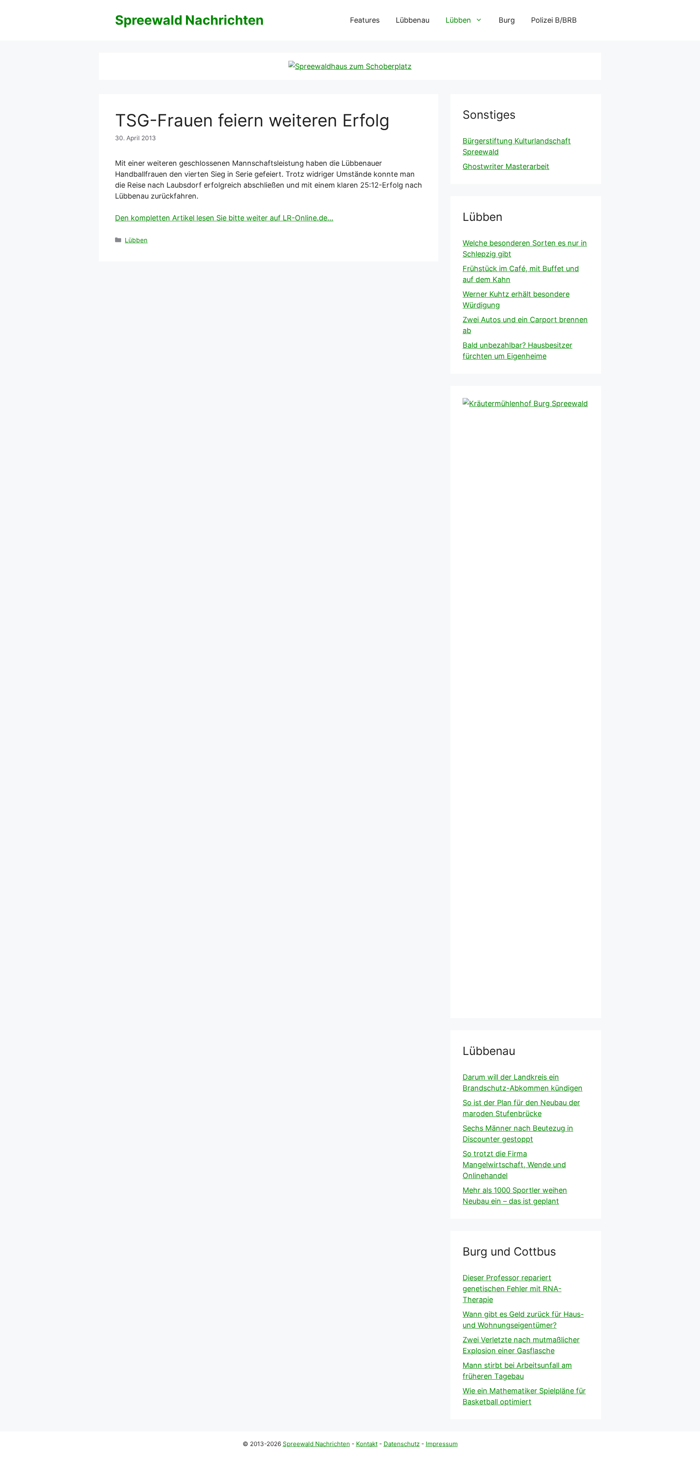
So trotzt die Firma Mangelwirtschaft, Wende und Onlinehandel (514, 1164)
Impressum (442, 1444)
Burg (507, 20)
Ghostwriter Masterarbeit (506, 166)
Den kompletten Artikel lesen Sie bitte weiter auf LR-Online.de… (224, 218)
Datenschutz (402, 1444)
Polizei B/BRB (554, 20)
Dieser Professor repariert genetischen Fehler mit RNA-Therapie (512, 1288)
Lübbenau (412, 20)
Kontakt (367, 1444)
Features (365, 20)
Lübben (458, 20)
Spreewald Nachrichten (189, 20)
